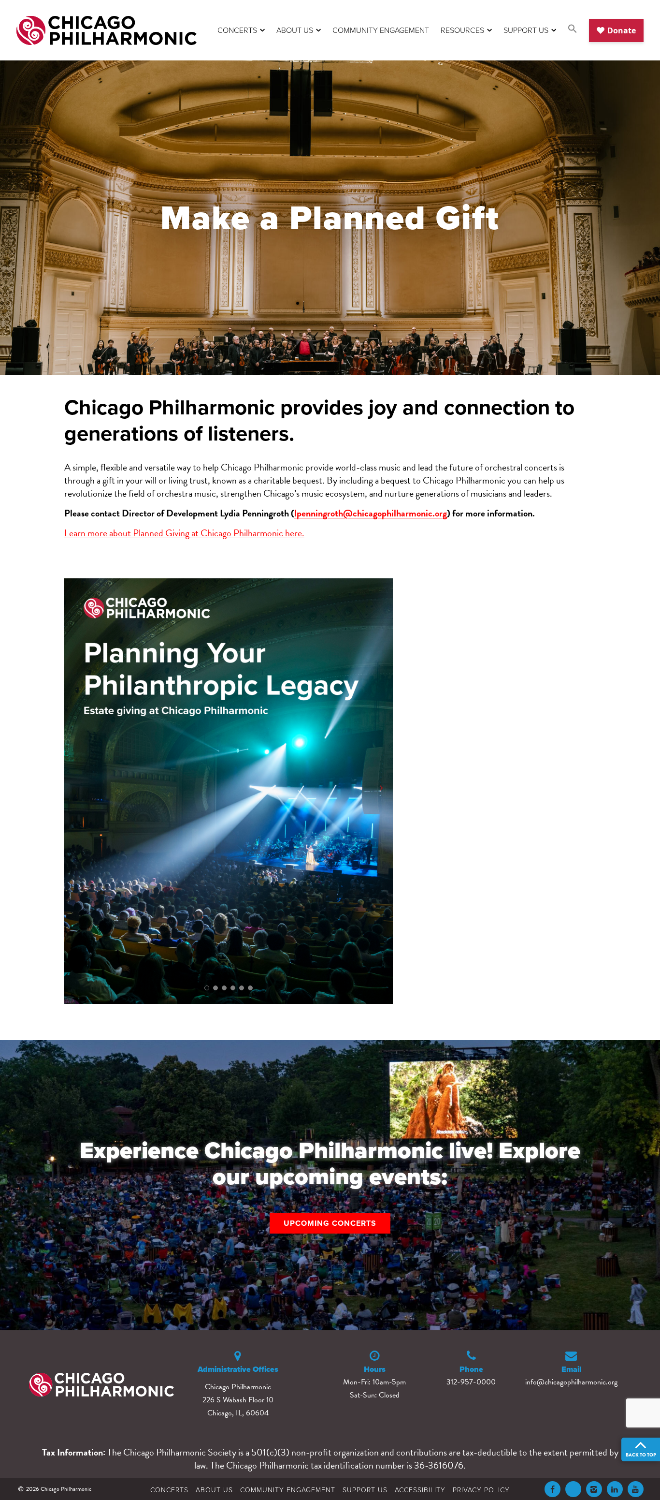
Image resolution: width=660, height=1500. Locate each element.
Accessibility (420, 1489)
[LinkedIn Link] (615, 1489)
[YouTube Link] (636, 1489)
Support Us (525, 30)
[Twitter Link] (573, 1489)
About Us (294, 30)
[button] (572, 30)
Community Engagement (380, 30)
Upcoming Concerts (330, 1223)
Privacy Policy (481, 1489)
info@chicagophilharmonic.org (571, 1382)
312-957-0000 (471, 1382)
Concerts (237, 30)
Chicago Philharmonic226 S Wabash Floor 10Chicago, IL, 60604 (237, 1400)
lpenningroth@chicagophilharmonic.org (370, 513)
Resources (462, 30)
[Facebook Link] (552, 1489)
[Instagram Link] (594, 1489)
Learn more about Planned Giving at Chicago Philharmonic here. (184, 533)
